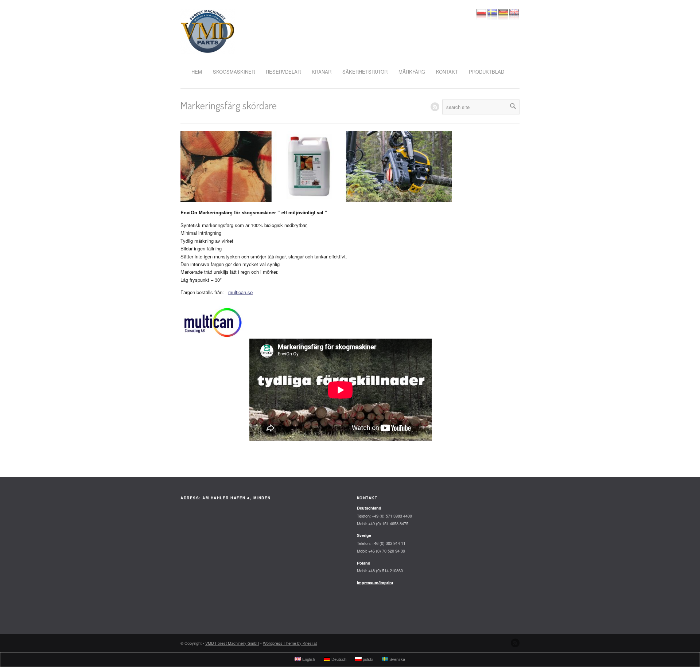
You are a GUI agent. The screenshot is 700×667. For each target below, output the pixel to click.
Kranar (321, 71)
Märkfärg (411, 71)
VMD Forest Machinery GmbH (232, 643)
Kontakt (447, 71)
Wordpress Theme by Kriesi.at (290, 643)
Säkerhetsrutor (365, 71)
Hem (196, 71)
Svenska (396, 659)
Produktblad (486, 71)
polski (367, 659)
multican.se (240, 292)
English (308, 659)
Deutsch (338, 659)
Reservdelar (283, 71)
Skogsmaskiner (234, 71)
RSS (435, 106)
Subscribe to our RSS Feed (515, 643)
